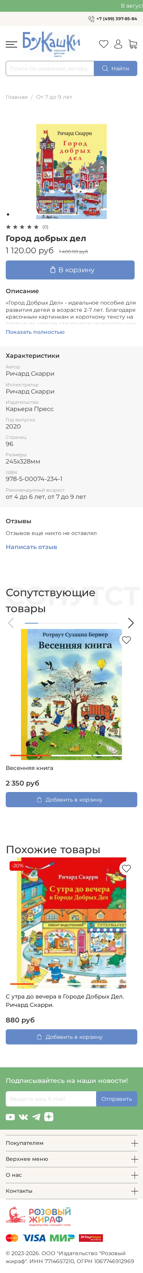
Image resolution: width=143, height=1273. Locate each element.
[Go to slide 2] (13, 214)
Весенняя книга (29, 768)
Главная (16, 97)
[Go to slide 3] (19, 214)
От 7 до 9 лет (54, 97)
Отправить (116, 1098)
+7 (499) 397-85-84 (116, 18)
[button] (11, 623)
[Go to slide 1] (8, 214)
